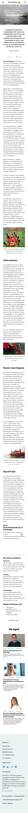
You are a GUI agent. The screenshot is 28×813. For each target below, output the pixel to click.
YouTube (8, 766)
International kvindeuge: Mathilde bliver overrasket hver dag (13, 681)
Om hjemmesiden (7, 796)
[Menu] (2, 2)
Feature (7, 10)
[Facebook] (8, 57)
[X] (14, 57)
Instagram (12, 766)
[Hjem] (14, 2)
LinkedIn (4, 766)
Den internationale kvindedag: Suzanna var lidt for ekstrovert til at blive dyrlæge (13, 714)
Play (14, 542)
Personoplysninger (19, 796)
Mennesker (17, 10)
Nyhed (4, 648)
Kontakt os (8, 758)
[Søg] (26, 2)
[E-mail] (17, 57)
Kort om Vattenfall (7, 791)
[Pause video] (21, 534)
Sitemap (10, 803)
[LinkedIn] (11, 57)
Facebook (16, 766)
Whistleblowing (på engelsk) (11, 799)
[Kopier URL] (20, 57)
